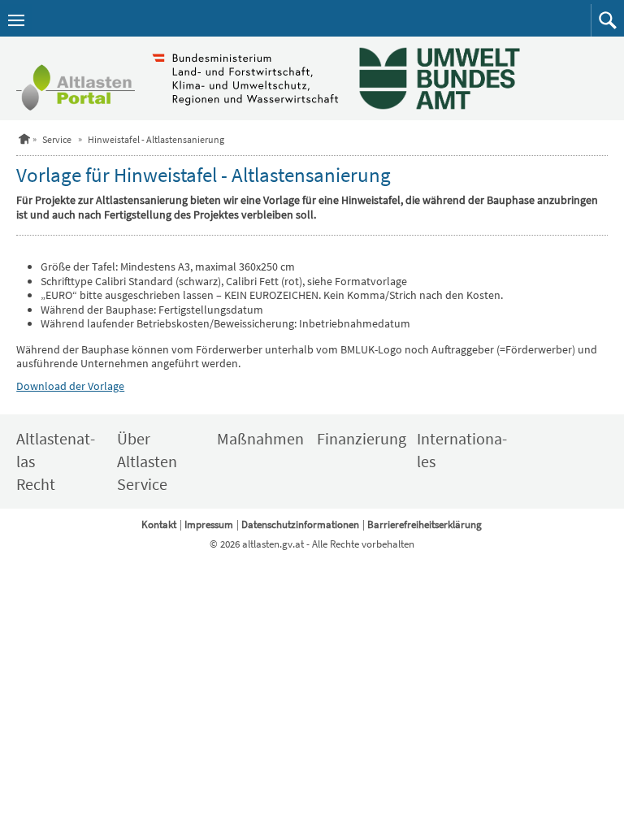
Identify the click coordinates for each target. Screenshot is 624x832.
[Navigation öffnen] (16, 20)
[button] (607, 20)
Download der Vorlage (70, 386)
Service (57, 139)
